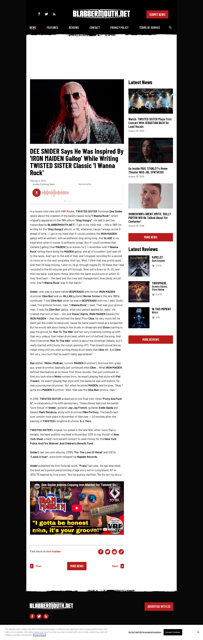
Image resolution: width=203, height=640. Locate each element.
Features (52, 27)
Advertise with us (159, 606)
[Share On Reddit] (114, 551)
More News (77, 566)
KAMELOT (157, 257)
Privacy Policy (119, 27)
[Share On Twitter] (107, 551)
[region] (101, 632)
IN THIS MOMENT (161, 309)
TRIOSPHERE (159, 283)
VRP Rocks (67, 211)
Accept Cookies (173, 632)
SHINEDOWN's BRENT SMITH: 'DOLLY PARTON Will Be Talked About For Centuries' (149, 217)
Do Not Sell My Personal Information (145, 632)
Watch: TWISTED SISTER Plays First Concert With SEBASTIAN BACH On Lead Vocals (150, 123)
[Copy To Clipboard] (121, 551)
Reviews (74, 27)
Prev (38, 566)
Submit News (157, 14)
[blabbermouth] (101, 17)
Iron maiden (53, 551)
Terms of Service (149, 27)
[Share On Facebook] (100, 551)
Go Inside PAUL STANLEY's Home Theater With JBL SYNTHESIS (147, 170)
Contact (94, 27)
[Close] (198, 632)
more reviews (150, 339)
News (33, 27)
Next (115, 566)
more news (150, 237)
